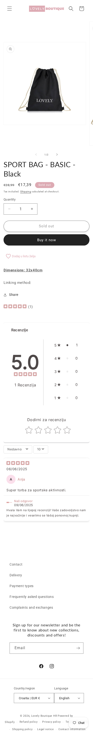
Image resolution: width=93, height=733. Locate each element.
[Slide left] (36, 154)
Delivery (16, 575)
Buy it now (46, 240)
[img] (15, 306)
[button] (9, 8)
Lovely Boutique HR (44, 715)
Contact (16, 564)
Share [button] (13, 295)
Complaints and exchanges (31, 607)
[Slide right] (57, 154)
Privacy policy (51, 721)
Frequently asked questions (32, 597)
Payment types (22, 586)
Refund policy (29, 721)
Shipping (25, 191)
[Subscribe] (78, 648)
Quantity (10, 199)
